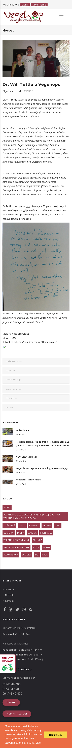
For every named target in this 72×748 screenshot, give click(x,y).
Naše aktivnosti (14, 361)
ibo (37, 554)
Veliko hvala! (22, 430)
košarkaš (9, 525)
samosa (26, 554)
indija (20, 532)
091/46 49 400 (12, 693)
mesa (57, 525)
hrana (46, 547)
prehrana (46, 532)
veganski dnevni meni (16, 540)
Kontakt (9, 600)
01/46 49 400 (11, 684)
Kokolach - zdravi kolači (28, 479)
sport (7, 507)
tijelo (22, 525)
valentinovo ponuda (16, 547)
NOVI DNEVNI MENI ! (26, 456)
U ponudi (10, 370)
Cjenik (25, 4)
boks (36, 547)
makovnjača (11, 554)
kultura (9, 532)
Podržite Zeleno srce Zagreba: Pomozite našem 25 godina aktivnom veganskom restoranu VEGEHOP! (42, 443)
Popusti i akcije (13, 379)
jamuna (32, 532)
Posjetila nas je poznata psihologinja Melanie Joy (42, 468)
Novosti (9, 595)
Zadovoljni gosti (14, 388)
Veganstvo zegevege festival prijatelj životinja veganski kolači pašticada (32, 516)
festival (34, 525)
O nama (9, 589)
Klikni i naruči (39, 4)
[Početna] (21, 17)
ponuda (37, 540)
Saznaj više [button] (34, 742)
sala (45, 554)
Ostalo (9, 407)
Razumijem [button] (55, 734)
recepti (47, 525)
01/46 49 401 (11, 689)
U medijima (11, 398)
